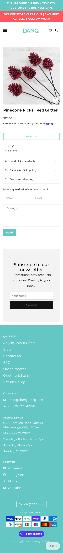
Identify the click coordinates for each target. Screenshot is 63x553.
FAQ (6, 362)
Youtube (14, 488)
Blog (7, 349)
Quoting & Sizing (16, 375)
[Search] (56, 30)
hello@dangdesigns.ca (26, 400)
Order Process (14, 369)
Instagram (15, 475)
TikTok (12, 481)
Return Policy (14, 382)
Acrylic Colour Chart (19, 343)
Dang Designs (42, 541)
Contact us (12, 356)
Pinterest (14, 468)
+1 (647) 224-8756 (21, 406)
